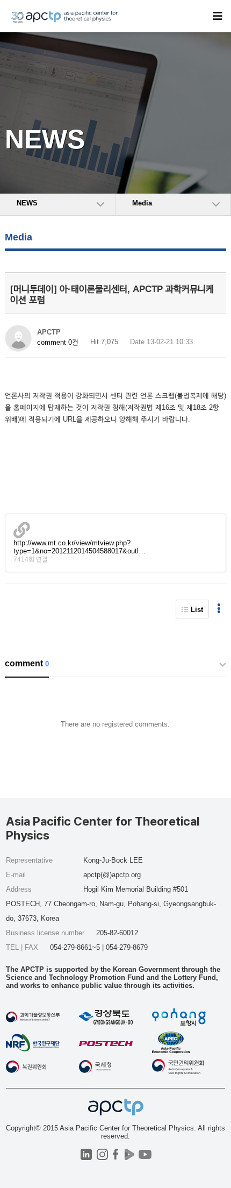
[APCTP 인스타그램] (102, 1154)
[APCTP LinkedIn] (86, 1154)
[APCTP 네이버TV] (129, 1154)
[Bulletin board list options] (219, 609)
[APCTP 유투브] (144, 1154)
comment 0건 (57, 342)
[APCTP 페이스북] (115, 1154)
